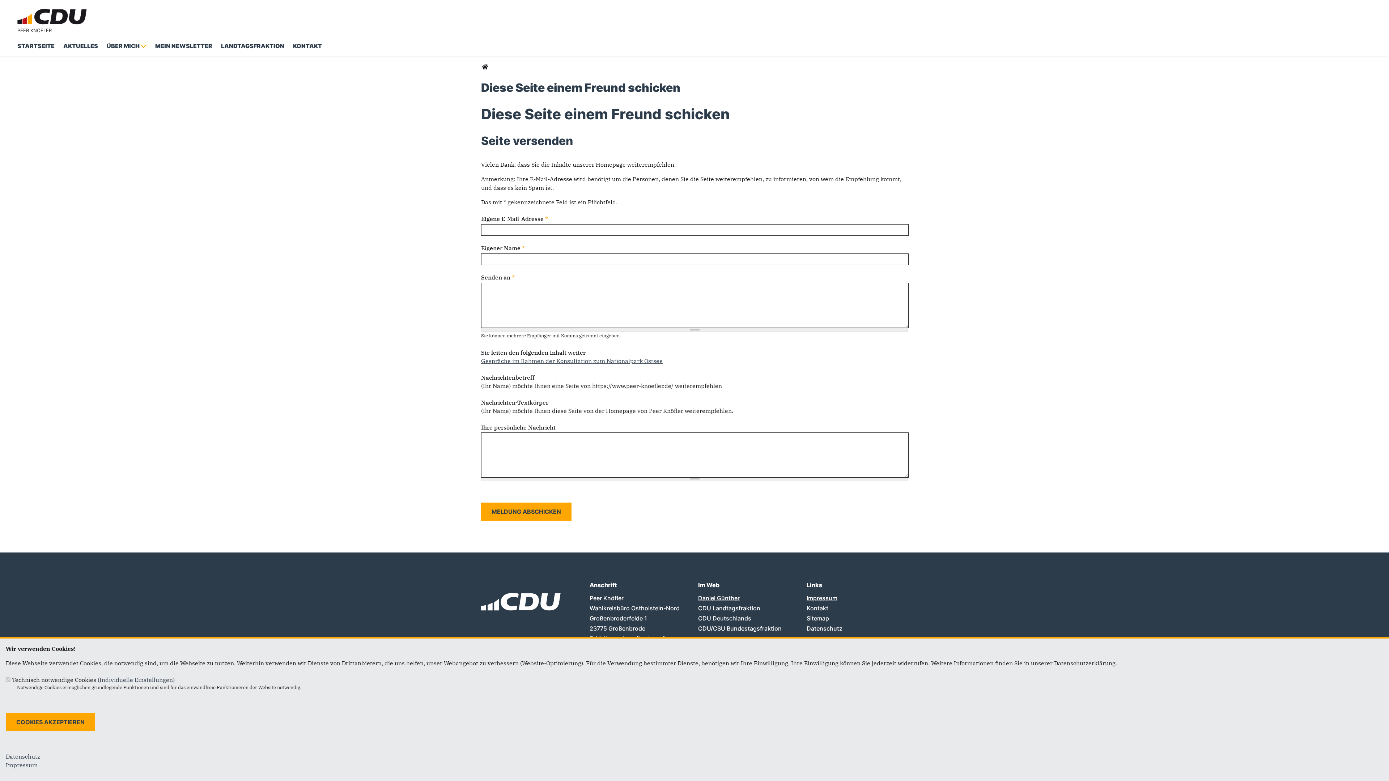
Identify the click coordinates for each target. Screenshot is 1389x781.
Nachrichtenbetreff (508, 377)
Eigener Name (503, 248)
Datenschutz (824, 628)
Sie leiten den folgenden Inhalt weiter (533, 352)
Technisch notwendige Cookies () (93, 679)
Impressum (822, 598)
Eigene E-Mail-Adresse (514, 218)
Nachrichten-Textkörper (514, 402)
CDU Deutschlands (724, 618)
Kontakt (817, 608)
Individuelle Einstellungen (136, 679)
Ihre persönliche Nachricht (518, 427)
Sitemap (818, 618)
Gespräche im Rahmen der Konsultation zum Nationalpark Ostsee (572, 360)
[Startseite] (53, 10)
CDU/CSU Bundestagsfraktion (740, 628)
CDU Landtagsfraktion (729, 608)
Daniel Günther (719, 598)
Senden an (498, 277)
